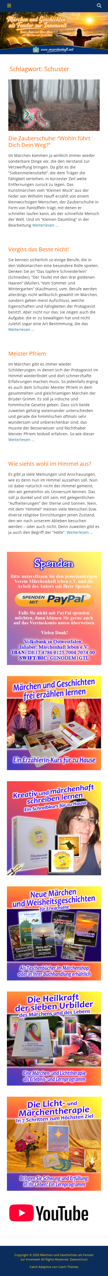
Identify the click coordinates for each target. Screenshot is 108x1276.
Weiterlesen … (45, 225)
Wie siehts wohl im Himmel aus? (49, 463)
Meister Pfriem (27, 353)
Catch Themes (68, 1267)
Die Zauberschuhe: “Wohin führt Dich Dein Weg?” (49, 141)
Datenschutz (79, 1259)
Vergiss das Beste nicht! (38, 249)
